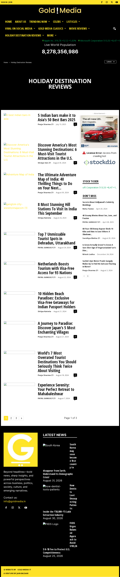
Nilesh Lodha (88, 254)
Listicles (72, 21)
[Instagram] (107, 2)
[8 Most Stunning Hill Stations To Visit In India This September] (19, 214)
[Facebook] (102, 2)
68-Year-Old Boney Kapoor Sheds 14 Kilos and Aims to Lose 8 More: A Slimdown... (97, 231)
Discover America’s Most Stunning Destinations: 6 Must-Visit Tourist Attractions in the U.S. (57, 151)
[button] (114, 28)
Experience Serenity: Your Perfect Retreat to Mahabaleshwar (56, 389)
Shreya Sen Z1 (44, 163)
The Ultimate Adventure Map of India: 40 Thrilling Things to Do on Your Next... (57, 181)
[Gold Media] (60, 11)
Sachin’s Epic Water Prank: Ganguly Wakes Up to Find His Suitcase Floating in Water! (99, 263)
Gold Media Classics (50, 28)
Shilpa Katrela (44, 218)
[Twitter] (112, 2)
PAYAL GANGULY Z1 (46, 247)
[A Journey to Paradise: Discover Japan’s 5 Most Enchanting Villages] (19, 333)
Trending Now (38, 21)
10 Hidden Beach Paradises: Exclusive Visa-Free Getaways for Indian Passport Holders (56, 300)
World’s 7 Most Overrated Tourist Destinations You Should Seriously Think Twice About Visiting (57, 361)
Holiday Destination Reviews (23, 35)
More (50, 35)
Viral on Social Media (18, 28)
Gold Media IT (24, 569)
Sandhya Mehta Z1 (91, 238)
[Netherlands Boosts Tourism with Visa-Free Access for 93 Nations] (19, 273)
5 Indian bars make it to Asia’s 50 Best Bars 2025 (57, 117)
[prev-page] (84, 275)
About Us (20, 21)
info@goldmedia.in (15, 501)
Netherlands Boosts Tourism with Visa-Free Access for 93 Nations (56, 268)
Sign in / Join (6, 2)
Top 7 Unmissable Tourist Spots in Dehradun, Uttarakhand (56, 238)
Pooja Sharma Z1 (45, 124)
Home (8, 21)
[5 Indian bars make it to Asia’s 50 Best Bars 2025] (19, 125)
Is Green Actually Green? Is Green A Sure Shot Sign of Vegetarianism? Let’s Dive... (99, 247)
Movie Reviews (78, 28)
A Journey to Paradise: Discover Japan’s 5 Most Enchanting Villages (56, 327)
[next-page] (87, 275)
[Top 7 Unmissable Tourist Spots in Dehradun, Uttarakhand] (19, 243)
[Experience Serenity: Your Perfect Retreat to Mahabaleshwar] (19, 394)
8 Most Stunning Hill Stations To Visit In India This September (57, 209)
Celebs (57, 21)
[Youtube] (117, 2)
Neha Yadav (88, 209)
